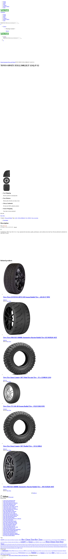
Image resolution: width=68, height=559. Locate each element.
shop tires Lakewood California (59, 546)
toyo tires (36, 218)
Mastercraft (56, 550)
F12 (26, 218)
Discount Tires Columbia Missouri (10, 530)
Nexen (6, 552)
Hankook (37, 550)
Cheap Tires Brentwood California (10, 509)
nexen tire (8, 552)
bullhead (20, 539)
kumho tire (49, 550)
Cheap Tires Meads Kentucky (9, 531)
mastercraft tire (60, 550)
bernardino (16, 539)
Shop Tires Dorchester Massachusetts (9, 546)
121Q (16, 218)
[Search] (21, 38)
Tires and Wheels (11, 62)
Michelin (64, 550)
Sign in (4, 26)
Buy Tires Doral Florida (8, 519)
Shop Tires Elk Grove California (10, 513)
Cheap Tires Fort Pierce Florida (9, 521)
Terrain (50, 552)
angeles (2, 539)
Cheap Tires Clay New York (9, 512)
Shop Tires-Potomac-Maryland (5, 545)
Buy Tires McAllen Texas (8, 510)
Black (13, 550)
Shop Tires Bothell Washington (55, 545)
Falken (31, 550)
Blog (4, 4)
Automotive (5, 62)
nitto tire (13, 552)
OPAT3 (29, 218)
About (4, 2)
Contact (4, 5)
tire (53, 552)
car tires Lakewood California (56, 539)
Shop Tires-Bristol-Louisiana (30, 544)
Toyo (33, 218)
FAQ (4, 7)
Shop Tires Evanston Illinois (19, 546)
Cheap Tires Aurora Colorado (9, 507)
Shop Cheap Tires (52, 542)
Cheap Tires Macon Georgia (9, 525)
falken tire (34, 550)
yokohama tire (8, 554)
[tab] (35, 220)
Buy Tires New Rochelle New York (10, 515)
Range (37, 552)
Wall (1, 554)
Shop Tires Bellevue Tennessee (9, 511)
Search (4, 36)
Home (4, 1)
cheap (62, 539)
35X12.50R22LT (21, 218)
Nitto (11, 552)
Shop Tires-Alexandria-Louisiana (10, 544)
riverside (43, 541)
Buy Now (3, 215)
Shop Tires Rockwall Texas (9, 501)
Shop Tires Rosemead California (10, 516)
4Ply (1, 550)
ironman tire (43, 550)
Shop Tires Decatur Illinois (8, 517)
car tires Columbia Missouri (47, 539)
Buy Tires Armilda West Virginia (10, 522)
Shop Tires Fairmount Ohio (28, 546)
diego (27, 541)
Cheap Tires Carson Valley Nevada (10, 506)
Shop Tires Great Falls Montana (49, 546)
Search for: (3, 22)
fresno (31, 542)
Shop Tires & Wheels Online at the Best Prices (18, 555)
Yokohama (4, 554)
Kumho (46, 550)
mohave (37, 542)
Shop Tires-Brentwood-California (20, 544)
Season (42, 553)
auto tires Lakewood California (9, 539)
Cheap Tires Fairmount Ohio (9, 500)
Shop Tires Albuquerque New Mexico (44, 545)
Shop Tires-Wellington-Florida (33, 545)
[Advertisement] (34, 51)
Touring (57, 552)
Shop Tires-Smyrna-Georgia (14, 545)
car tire (29, 550)
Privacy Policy (6, 6)
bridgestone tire (21, 550)
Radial (33, 553)
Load (53, 550)
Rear (39, 552)
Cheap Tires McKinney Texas (9, 504)
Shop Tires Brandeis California (9, 524)
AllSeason (5, 550)
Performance (22, 552)
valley (18, 547)
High (40, 550)
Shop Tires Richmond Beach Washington (12, 529)
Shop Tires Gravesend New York (10, 523)
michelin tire (2, 552)
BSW (25, 550)
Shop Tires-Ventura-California (24, 545)
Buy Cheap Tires (28, 539)
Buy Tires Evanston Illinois (9, 535)
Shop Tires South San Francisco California (12, 518)
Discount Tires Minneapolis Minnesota (11, 534)
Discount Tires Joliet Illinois (9, 505)
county (23, 542)
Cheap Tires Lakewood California (10, 503)
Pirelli (27, 552)
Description (5, 220)
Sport (47, 552)
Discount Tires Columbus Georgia (10, 533)
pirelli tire (29, 552)
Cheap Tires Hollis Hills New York (10, 527)
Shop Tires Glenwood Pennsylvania (38, 546)
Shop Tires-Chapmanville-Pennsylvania (51, 544)
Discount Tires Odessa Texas (9, 528)
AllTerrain (10, 550)
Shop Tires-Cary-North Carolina (40, 544)
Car (26, 550)
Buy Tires (38, 539)
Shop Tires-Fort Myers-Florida (62, 544)
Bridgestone (17, 550)
